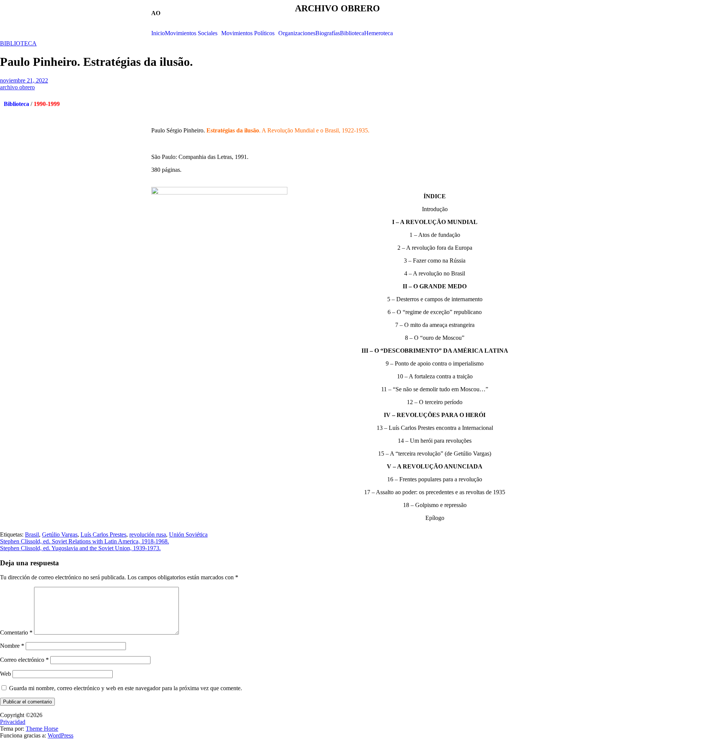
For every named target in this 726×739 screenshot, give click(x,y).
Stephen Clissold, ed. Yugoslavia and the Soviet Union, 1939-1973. (80, 548)
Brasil (32, 534)
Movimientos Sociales (191, 33)
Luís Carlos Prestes (103, 534)
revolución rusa (147, 534)
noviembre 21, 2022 (24, 80)
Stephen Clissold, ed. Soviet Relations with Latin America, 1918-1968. (84, 541)
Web (5, 674)
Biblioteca (352, 33)
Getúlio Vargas (60, 534)
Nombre (12, 646)
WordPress (60, 735)
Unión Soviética (188, 534)
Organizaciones (296, 33)
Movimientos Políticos (248, 33)
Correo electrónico (24, 660)
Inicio (158, 33)
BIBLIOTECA (18, 43)
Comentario (16, 632)
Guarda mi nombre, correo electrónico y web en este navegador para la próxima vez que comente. (125, 688)
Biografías (327, 33)
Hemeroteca (378, 33)
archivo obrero (17, 87)
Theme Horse (42, 728)
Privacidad (12, 722)
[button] (193, 33)
